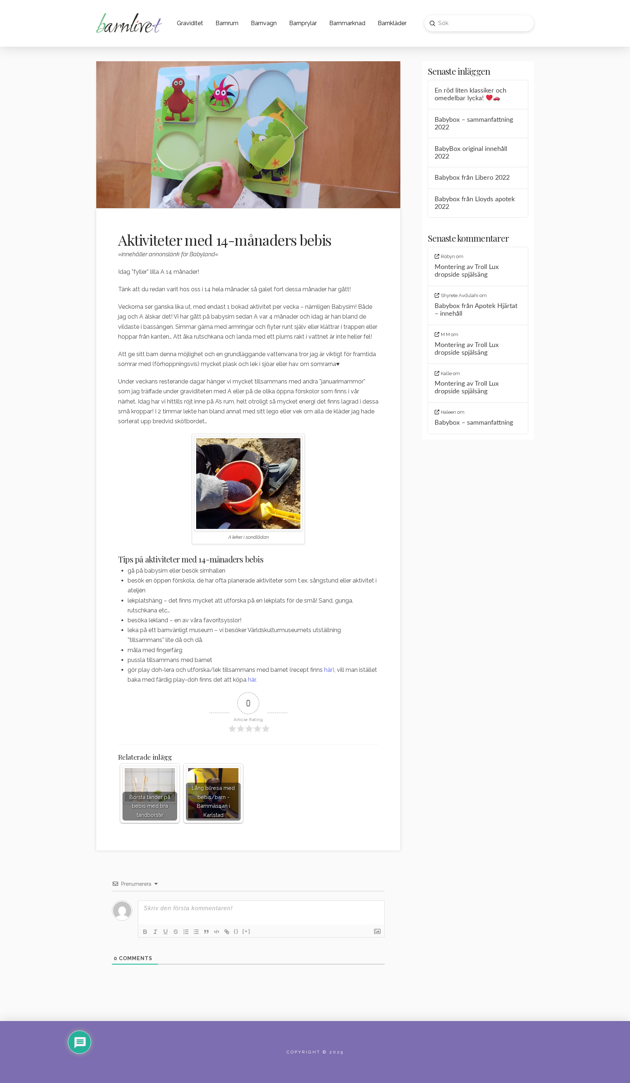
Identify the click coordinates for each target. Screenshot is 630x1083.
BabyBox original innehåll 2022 (471, 153)
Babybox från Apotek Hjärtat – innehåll (476, 310)
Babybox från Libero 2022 (472, 178)
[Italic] (155, 931)
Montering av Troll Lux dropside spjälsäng (467, 271)
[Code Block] (216, 931)
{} (236, 931)
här (252, 679)
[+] (246, 931)
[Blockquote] (206, 931)
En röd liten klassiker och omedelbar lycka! (470, 94)
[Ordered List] (186, 931)
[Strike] (176, 931)
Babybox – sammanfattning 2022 (474, 123)
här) (329, 669)
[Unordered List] (196, 931)
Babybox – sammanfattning (474, 423)
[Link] (227, 931)
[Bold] (145, 931)
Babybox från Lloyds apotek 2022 (475, 203)
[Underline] (165, 931)
